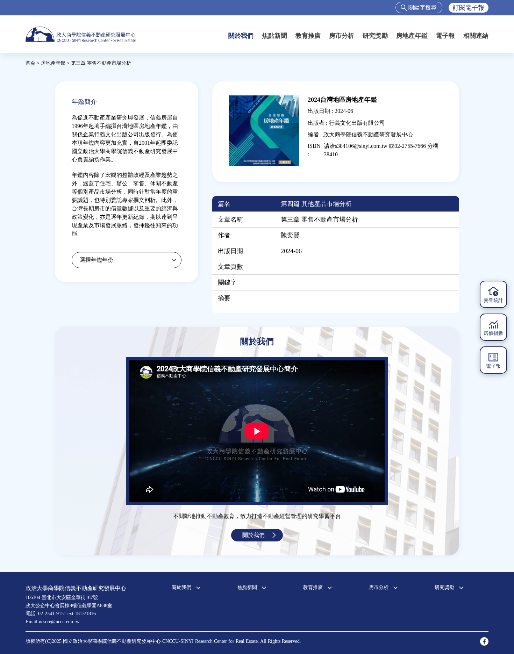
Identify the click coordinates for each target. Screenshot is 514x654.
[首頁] (81, 34)
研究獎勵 (375, 35)
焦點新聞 (274, 35)
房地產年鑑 (412, 35)
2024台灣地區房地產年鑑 (342, 99)
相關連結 (475, 35)
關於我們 (241, 35)
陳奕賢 (290, 235)
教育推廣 (308, 35)
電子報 (445, 35)
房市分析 (341, 35)
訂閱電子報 (468, 7)
